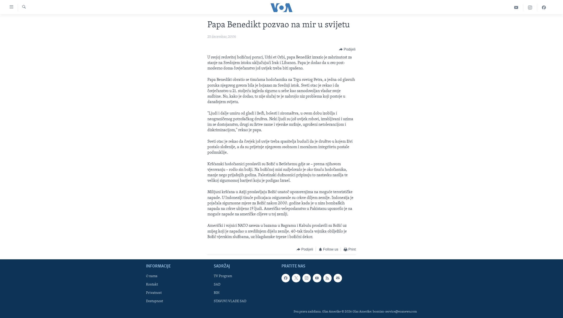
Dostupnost (154, 301)
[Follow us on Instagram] (306, 278)
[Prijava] (338, 278)
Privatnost (154, 293)
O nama (151, 276)
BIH (216, 293)
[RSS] (327, 278)
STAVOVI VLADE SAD (230, 301)
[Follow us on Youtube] (317, 278)
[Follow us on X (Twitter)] (296, 278)
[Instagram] (530, 7)
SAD (217, 285)
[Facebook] (544, 7)
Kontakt (152, 285)
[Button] (347, 49)
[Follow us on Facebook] (286, 278)
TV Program (223, 276)
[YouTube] (516, 7)
